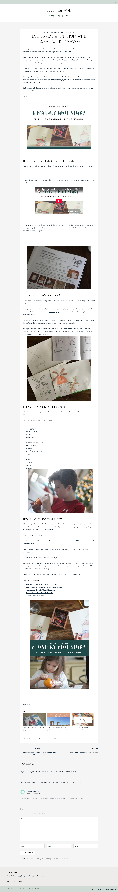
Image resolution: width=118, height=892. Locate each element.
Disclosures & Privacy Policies (29, 888)
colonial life (27, 738)
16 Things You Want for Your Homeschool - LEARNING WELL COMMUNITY (51, 772)
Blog (70, 2)
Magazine (40, 2)
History (46, 32)
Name (23, 846)
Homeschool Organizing (57, 32)
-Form (28, 704)
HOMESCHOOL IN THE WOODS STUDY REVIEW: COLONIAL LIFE (34, 729)
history (34, 738)
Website (76, 846)
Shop (77, 2)
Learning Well (70, 32)
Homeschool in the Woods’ (66, 166)
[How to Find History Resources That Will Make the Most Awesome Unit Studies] (58, 719)
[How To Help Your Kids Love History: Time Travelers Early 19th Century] (83, 719)
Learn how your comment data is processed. (56, 859)
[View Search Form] (115, 2)
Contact (14, 888)
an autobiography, (54, 312)
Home (31, 2)
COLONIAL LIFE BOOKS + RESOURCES (84, 750)
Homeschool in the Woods (83, 328)
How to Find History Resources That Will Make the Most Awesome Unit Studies (58, 729)
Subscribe (6, 888)
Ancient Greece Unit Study (35, 596)
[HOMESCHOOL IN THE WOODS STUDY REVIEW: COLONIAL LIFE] (34, 719)
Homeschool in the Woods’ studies (33, 320)
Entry (25, 704)
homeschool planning (44, 738)
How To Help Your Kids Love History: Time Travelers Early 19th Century (83, 729)
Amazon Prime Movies (35, 549)
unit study (55, 738)
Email (50, 846)
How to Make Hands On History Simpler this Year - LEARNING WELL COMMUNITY (54, 782)
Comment (24, 819)
